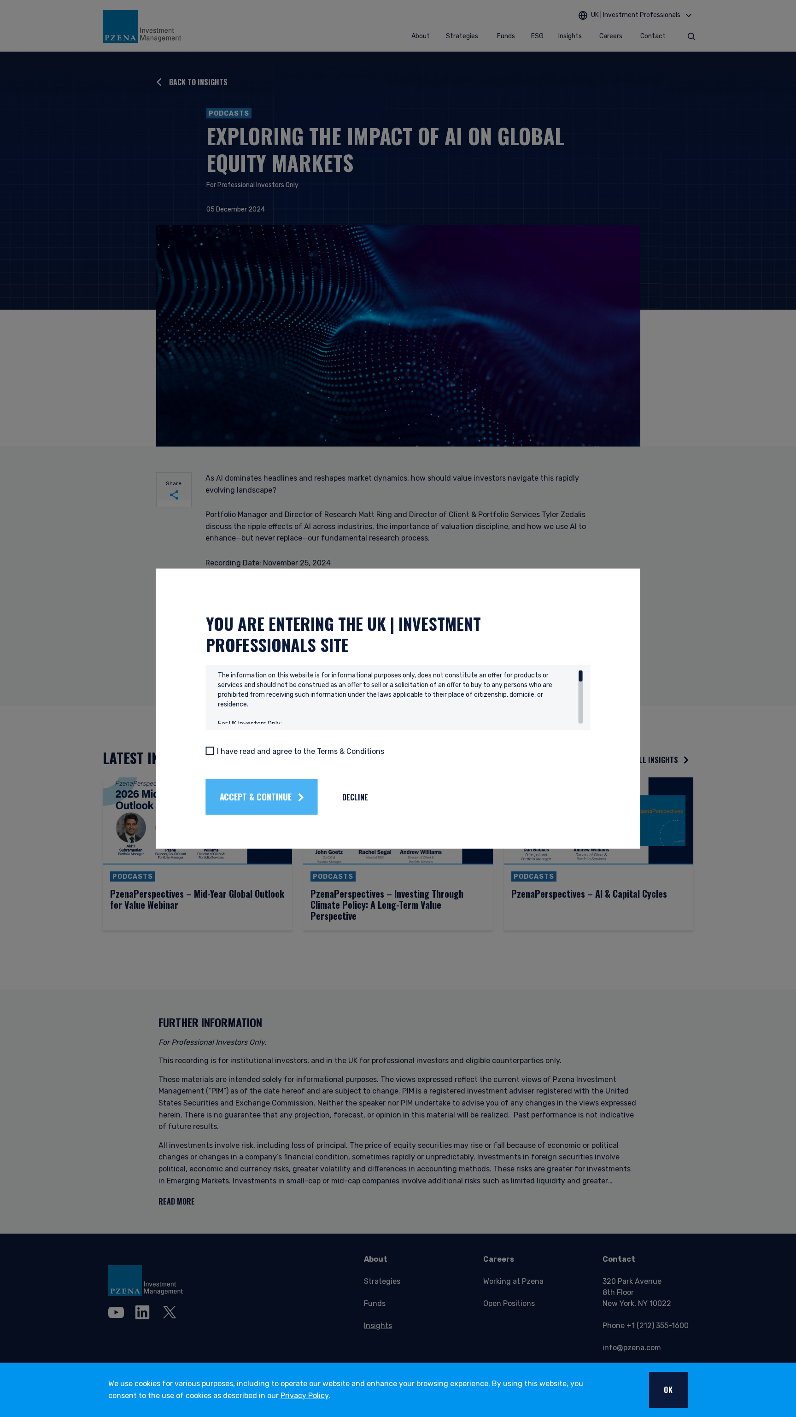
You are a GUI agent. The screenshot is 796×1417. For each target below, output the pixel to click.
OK (668, 1389)
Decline (355, 796)
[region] (400, 697)
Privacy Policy (304, 1395)
